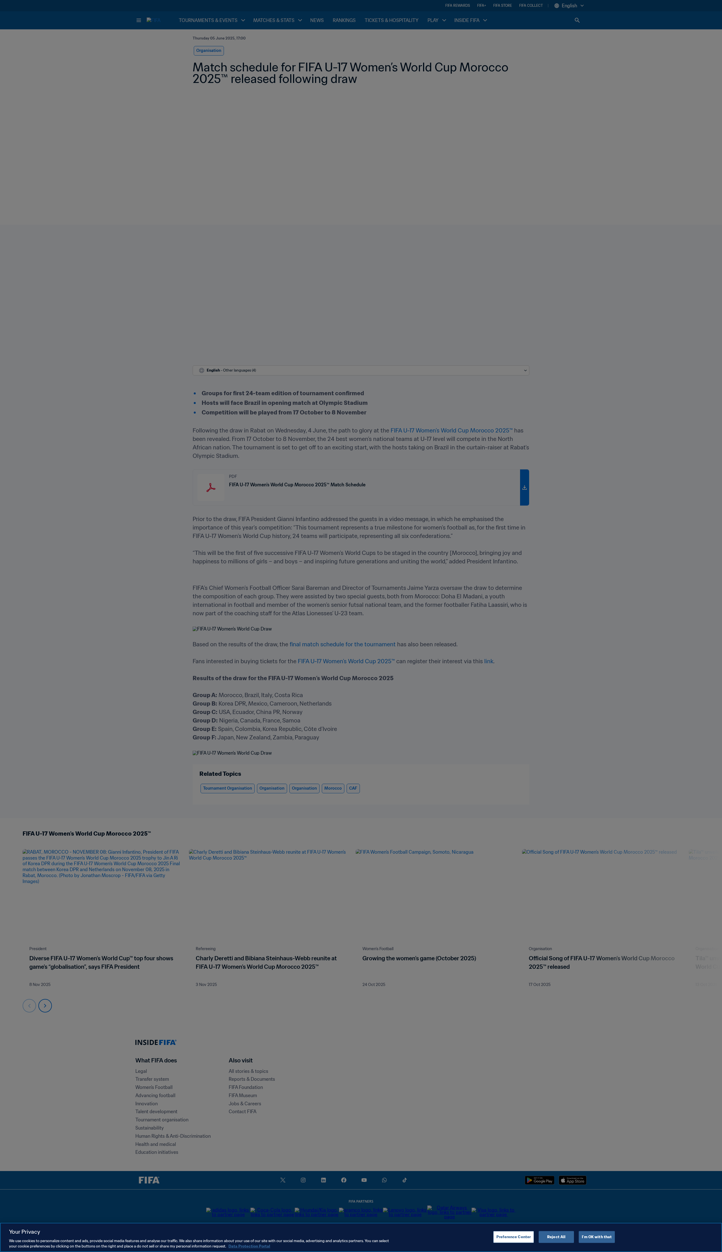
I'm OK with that (597, 1237)
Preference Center (513, 1237)
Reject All (556, 1237)
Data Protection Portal (249, 1246)
